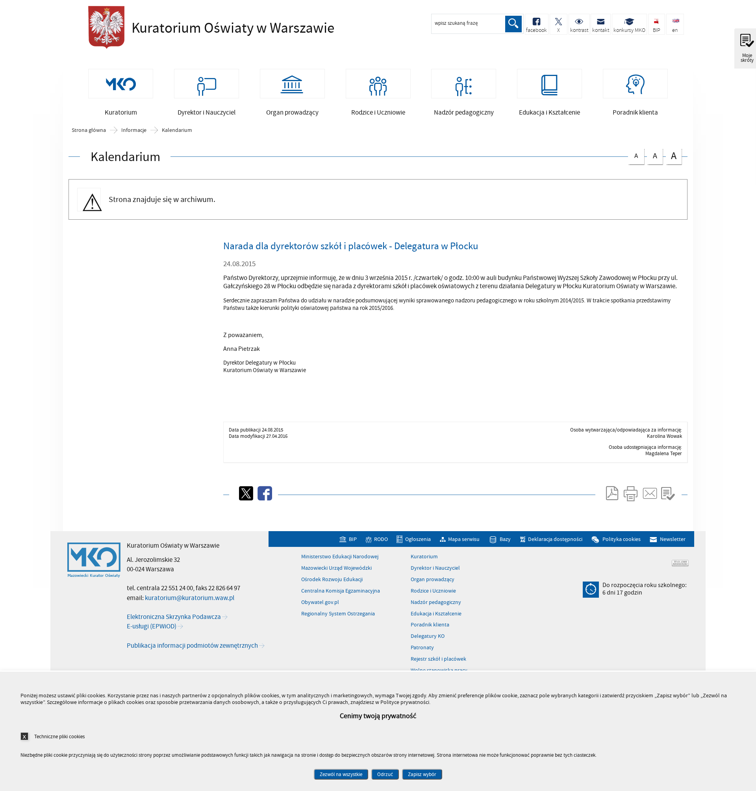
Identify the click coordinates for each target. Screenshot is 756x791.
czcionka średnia (652, 154)
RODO (380, 539)
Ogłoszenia (418, 539)
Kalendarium (177, 130)
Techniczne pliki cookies (59, 736)
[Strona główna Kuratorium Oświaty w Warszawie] (93, 560)
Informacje (133, 130)
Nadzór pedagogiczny (436, 602)
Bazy (505, 539)
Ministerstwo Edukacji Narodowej (339, 556)
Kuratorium (424, 556)
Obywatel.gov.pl (320, 602)
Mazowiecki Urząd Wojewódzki (336, 568)
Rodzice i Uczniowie (433, 591)
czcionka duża (671, 155)
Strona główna (89, 130)
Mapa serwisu (464, 539)
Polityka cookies (621, 539)
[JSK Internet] (680, 563)
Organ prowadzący (432, 579)
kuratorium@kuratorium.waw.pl (189, 598)
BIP (352, 539)
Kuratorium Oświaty (195, 28)
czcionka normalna (633, 154)
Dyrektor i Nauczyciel (435, 568)
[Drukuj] (630, 493)
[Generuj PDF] (611, 493)
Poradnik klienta (430, 625)
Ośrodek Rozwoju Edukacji (332, 579)
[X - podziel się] (245, 493)
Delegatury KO (428, 636)
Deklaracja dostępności (555, 539)
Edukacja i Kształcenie (436, 614)
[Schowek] (668, 493)
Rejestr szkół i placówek (438, 659)
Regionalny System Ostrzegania (338, 614)
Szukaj (513, 24)
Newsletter (672, 539)
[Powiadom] (649, 493)
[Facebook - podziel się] (264, 493)
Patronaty (422, 647)
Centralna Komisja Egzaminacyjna (340, 591)
